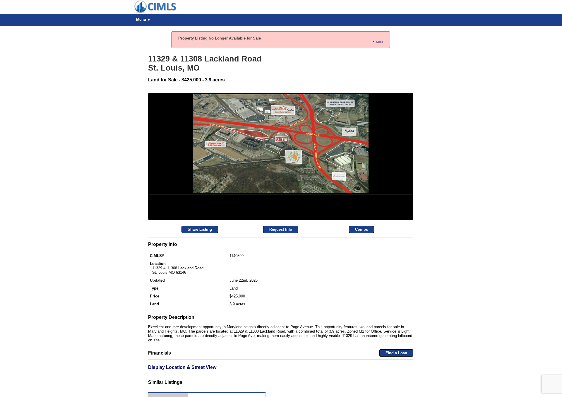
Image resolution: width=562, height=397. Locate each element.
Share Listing (200, 278)
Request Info (280, 278)
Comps (361, 278)
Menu (141, 19)
